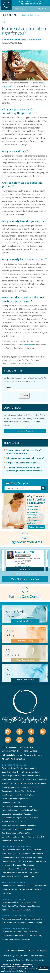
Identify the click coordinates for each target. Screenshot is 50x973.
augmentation (8, 86)
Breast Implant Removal (30, 776)
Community (18, 935)
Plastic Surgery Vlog (10, 906)
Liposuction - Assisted (22, 814)
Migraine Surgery (9, 869)
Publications (7, 935)
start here (28, 344)
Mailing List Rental (9, 923)
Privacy (7, 971)
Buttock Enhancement (37, 783)
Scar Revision (21, 872)
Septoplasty (33, 872)
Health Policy (14, 939)
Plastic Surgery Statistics (30, 906)
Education (33, 932)
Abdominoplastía (8, 885)
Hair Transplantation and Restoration (17, 806)
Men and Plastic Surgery (11, 818)
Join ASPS (17, 932)
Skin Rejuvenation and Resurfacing (16, 833)
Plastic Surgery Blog (29, 902)
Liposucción (6, 893)
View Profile (25, 569)
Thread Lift (6, 841)
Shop (25, 932)
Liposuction (6, 814)
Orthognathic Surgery (26, 869)
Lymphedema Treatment (12, 865)
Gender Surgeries (9, 861)
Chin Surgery (39, 787)
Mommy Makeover (9, 821)
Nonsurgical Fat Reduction (12, 829)
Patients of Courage (32, 755)
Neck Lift (21, 821)
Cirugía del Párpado (9, 889)
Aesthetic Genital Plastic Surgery (15, 768)
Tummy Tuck (18, 841)
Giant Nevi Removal (25, 861)
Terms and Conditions (38, 956)
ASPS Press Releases (10, 910)
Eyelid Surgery (7, 795)
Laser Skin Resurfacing (28, 810)
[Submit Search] (43, 488)
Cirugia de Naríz (40, 885)
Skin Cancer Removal (10, 876)
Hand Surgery (40, 861)
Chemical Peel (26, 787)
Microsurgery (28, 865)
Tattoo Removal (28, 837)
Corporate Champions (34, 919)
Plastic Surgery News (10, 902)
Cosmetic (13, 747)
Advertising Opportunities (12, 919)
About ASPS (7, 759)
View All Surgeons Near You (25, 579)
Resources (26, 939)
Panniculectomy (8, 872)
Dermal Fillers (20, 791)
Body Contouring (9, 772)
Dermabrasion (7, 791)
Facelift (18, 795)
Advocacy (38, 935)
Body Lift (20, 772)
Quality (5, 939)
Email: (8, 388)
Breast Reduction (40, 779)
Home (4, 747)
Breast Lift (27, 779)
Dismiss (43, 967)
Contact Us (39, 960)
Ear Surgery (31, 791)
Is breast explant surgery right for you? (25, 458)
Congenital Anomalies (10, 857)
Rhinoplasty (29, 829)
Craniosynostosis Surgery (31, 857)
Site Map (29, 960)
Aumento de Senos (24, 885)
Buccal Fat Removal (18, 783)
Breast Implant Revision (11, 779)
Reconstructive (26, 747)
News (19, 755)
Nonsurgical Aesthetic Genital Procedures (19, 825)
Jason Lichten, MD (24, 552)
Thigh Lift (40, 837)
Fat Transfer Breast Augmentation (16, 799)
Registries (28, 935)
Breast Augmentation (10, 776)
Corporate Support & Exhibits (30, 923)
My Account (7, 932)
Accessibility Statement (15, 960)
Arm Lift (33, 768)
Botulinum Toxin (32, 772)
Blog (3, 22)
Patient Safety (8, 755)
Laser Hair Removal (9, 810)
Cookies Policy (21, 956)
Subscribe (24, 396)
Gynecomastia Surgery (11, 802)
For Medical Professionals (17, 929)
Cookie (16, 971)
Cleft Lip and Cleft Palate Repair (30, 853)
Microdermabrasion (30, 818)
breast (41, 82)
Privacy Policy (9, 956)
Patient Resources (36, 527)
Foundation (19, 759)
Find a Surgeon (20, 9)
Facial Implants (28, 795)
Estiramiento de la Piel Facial (30, 889)
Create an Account (25, 431)
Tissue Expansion (27, 876)
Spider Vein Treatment (11, 837)
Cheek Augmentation (10, 787)
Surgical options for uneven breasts (23, 462)
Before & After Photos (12, 751)
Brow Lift (5, 783)
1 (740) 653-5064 (22, 566)
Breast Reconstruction (32, 850)
